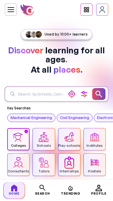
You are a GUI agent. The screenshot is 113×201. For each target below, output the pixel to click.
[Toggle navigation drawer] (11, 10)
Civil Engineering (74, 117)
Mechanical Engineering (31, 117)
